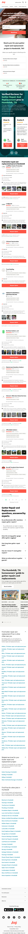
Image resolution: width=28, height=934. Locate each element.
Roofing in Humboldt (7, 774)
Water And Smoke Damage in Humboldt (12, 780)
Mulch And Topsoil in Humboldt (10, 839)
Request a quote (7, 145)
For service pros (5, 892)
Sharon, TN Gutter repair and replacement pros (14, 718)
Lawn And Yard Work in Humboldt (10, 813)
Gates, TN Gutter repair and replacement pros (13, 716)
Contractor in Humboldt (8, 826)
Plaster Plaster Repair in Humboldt (11, 857)
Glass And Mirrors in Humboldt (10, 873)
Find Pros (14, 32)
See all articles (8, 586)
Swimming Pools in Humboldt (9, 860)
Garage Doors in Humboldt (9, 834)
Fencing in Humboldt (7, 844)
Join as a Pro (18, 2)
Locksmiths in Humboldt (8, 828)
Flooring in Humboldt (7, 854)
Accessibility (14, 928)
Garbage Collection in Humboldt (10, 852)
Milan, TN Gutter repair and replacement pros (13, 653)
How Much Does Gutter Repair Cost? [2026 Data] (9, 605)
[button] (4, 188)
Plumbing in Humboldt (7, 808)
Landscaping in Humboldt (8, 870)
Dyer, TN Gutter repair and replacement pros (13, 680)
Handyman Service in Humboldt (10, 815)
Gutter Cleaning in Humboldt (9, 772)
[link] (4, 140)
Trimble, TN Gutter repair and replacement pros (14, 725)
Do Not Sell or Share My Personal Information (14, 931)
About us (4, 901)
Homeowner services (6, 888)
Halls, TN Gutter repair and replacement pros (13, 745)
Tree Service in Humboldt (8, 805)
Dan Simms (4, 602)
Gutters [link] (11, 6)
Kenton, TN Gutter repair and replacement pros (14, 713)
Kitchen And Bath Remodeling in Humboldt (13, 818)
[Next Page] (25, 500)
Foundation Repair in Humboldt (10, 810)
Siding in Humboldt (7, 777)
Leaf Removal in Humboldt (9, 841)
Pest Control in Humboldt (8, 862)
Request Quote (14, 194)
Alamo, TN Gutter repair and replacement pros (14, 664)
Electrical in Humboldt (7, 800)
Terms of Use (10, 926)
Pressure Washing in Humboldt (10, 836)
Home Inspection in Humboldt (9, 875)
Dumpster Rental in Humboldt (9, 865)
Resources (4, 897)
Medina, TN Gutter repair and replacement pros (14, 646)
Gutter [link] (16, 6)
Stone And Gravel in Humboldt (9, 821)
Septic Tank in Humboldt (8, 867)
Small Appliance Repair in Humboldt (11, 831)
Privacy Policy (18, 926)
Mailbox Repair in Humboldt (9, 823)
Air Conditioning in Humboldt (9, 847)
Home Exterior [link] (5, 6)
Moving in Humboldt (7, 849)
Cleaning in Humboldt (7, 802)
